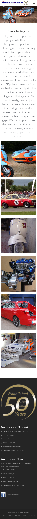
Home (4, 515)
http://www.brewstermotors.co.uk (13, 450)
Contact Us (31, 515)
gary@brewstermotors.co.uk (12, 481)
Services (10, 515)
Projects (17, 515)
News (24, 515)
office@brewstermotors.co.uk (12, 446)
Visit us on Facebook (12, 494)
